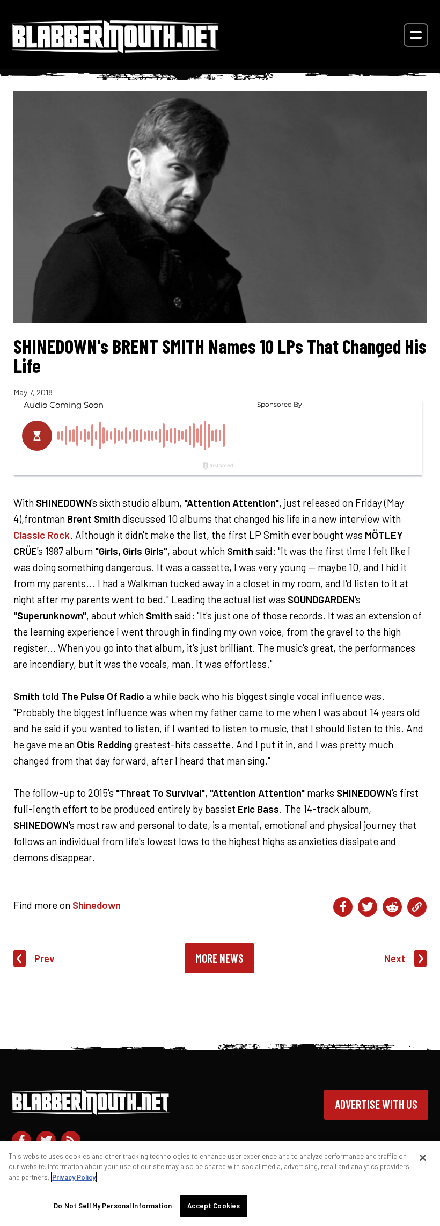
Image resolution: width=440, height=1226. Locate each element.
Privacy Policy (74, 1177)
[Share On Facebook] (343, 907)
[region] (220, 1183)
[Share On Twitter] (367, 907)
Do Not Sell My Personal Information (113, 1205)
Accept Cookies (213, 1205)
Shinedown (96, 905)
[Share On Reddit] (392, 907)
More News (219, 958)
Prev (44, 958)
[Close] (423, 1158)
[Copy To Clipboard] (417, 907)
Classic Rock (41, 535)
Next (395, 958)
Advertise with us (376, 1104)
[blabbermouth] (115, 49)
